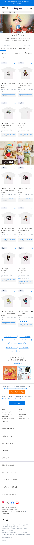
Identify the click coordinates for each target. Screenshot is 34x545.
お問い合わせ (5, 458)
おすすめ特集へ (17, 363)
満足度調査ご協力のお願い (9, 494)
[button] (1, 373)
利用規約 (19, 528)
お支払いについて (7, 436)
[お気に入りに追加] (15, 63)
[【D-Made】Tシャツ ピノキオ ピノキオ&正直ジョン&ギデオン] (8, 178)
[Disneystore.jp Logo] (17, 8)
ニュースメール (6, 513)
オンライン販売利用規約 (9, 507)
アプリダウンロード (17, 403)
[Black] (23, 98)
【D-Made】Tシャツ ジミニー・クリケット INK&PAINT (8, 312)
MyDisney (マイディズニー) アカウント (13, 511)
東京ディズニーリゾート (25, 418)
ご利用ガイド (5, 450)
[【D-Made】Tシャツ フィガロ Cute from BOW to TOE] (8, 218)
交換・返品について (7, 443)
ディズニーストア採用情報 (9, 487)
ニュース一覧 (5, 525)
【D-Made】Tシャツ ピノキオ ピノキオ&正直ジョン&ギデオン (8, 189)
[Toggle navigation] (3, 8)
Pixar (20, 412)
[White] (2, 98)
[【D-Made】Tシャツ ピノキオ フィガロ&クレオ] (8, 113)
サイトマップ (5, 421)
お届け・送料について (8, 428)
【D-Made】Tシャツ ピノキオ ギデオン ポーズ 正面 (25, 84)
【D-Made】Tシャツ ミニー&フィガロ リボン (25, 269)
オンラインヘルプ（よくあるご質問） (20, 525)
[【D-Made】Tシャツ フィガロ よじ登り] (8, 258)
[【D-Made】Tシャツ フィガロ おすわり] (8, 73)
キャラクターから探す (7, 414)
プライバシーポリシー (18, 526)
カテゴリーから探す (7, 412)
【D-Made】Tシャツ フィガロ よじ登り (8, 269)
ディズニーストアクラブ (9, 472)
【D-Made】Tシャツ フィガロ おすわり (8, 84)
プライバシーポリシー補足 (8, 528)
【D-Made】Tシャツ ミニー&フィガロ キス (25, 312)
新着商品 (4, 409)
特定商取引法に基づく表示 (9, 509)
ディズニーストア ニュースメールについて (15, 388)
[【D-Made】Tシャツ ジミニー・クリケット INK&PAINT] (8, 301)
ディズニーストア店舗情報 (9, 479)
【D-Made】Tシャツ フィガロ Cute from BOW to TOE (8, 229)
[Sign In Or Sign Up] (8, 8)
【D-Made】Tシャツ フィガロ (25, 189)
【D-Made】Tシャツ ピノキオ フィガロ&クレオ (8, 124)
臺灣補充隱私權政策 (7, 538)
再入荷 (20, 416)
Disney (20, 409)
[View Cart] (31, 9)
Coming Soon (22, 414)
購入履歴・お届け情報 (8, 465)
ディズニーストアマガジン (8, 418)
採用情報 (25, 532)
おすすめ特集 (5, 416)
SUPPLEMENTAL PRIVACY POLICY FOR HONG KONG (15, 536)
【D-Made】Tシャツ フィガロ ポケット (25, 124)
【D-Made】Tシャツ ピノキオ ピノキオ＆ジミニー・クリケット (25, 230)
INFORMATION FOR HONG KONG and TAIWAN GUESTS (16, 534)
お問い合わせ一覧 (6, 526)
